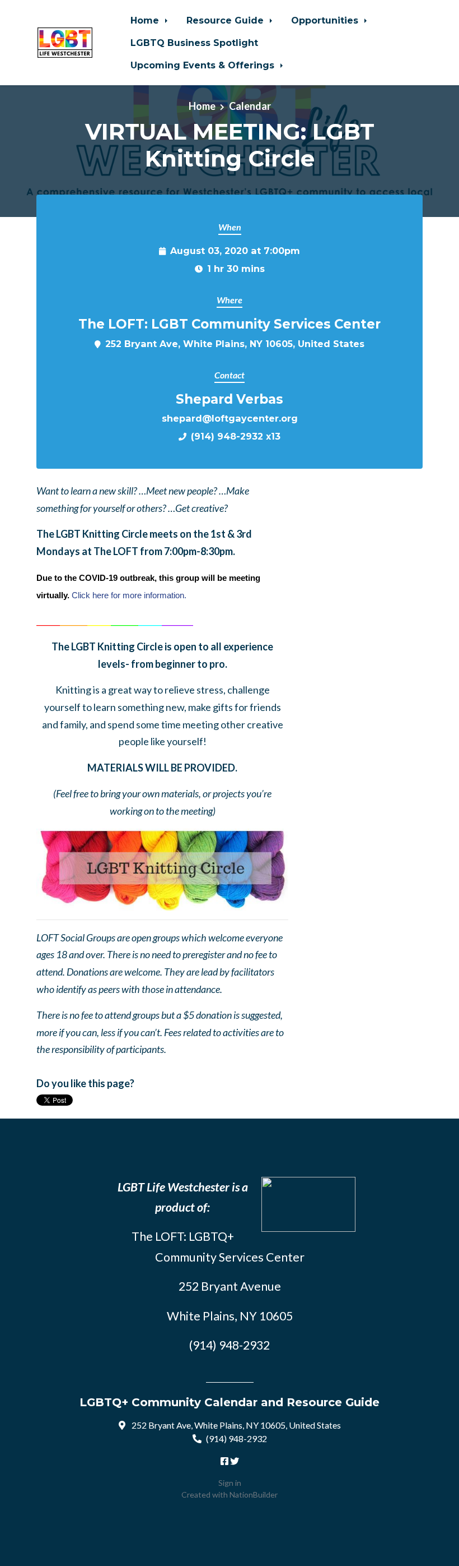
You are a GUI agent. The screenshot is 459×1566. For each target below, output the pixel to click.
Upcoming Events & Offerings (203, 65)
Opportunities (326, 20)
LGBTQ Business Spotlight (194, 42)
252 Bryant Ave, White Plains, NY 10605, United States (234, 343)
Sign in (229, 1483)
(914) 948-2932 (236, 1438)
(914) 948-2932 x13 (235, 436)
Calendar (250, 106)
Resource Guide (226, 20)
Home (146, 20)
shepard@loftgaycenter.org (230, 418)
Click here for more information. (129, 595)
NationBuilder (254, 1494)
